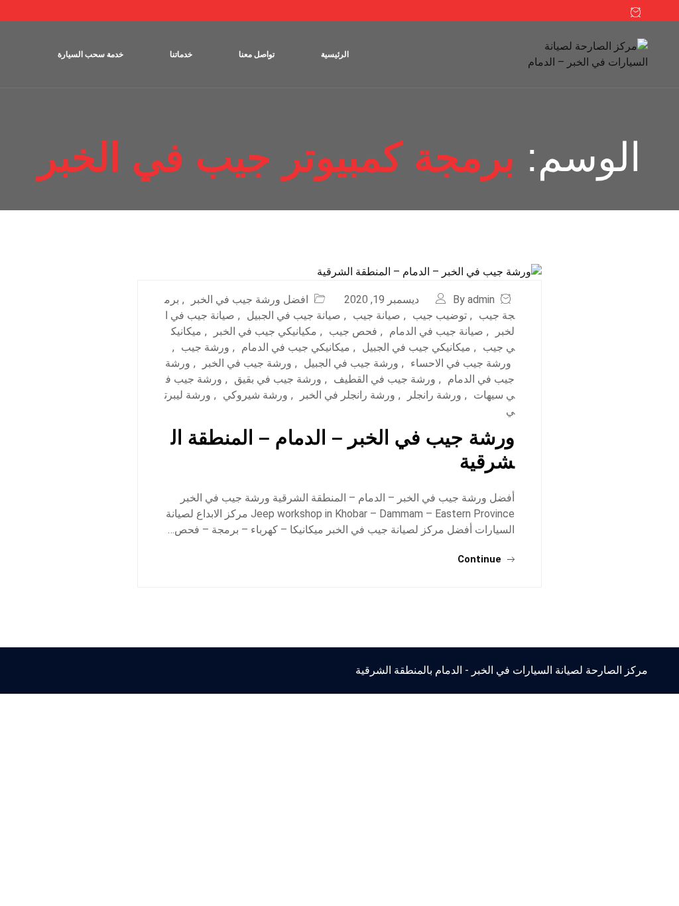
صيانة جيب (377, 315)
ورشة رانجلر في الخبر (347, 395)
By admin (474, 299)
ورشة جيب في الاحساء (460, 363)
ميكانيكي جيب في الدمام (295, 347)
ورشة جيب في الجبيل (351, 363)
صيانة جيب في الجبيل (294, 315)
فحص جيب (353, 331)
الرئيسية (335, 54)
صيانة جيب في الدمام (436, 331)
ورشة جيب (205, 347)
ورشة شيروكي (255, 395)
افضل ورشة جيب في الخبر (249, 299)
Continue (481, 559)
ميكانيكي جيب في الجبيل (416, 347)
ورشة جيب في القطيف (385, 379)
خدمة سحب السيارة (90, 54)
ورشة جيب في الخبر (247, 363)
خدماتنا (181, 54)
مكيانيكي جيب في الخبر (265, 331)
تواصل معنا (257, 54)
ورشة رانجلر (434, 395)
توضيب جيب (439, 315)
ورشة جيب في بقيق (278, 379)
